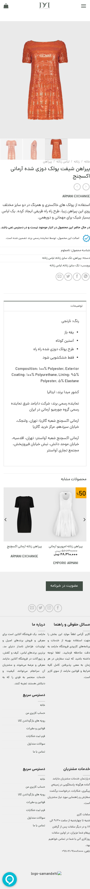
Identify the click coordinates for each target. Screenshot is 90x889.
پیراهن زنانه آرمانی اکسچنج (24, 547)
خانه (87, 161)
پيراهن (47, 161)
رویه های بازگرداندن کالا (31, 721)
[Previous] (82, 80)
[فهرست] (83, 6)
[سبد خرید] (6, 5)
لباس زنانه (62, 161)
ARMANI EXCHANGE (76, 196)
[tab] (45, 306)
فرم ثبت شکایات (35, 736)
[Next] (4, 80)
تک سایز (67, 258)
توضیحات (77, 306)
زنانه (77, 161)
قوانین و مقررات (35, 729)
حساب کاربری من (35, 713)
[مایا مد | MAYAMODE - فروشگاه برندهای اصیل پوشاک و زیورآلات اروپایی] (44, 6)
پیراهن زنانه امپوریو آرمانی (66, 547)
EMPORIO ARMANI (65, 563)
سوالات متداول (36, 744)
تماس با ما (39, 752)
